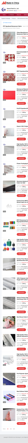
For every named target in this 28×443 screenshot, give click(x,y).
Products (12, 14)
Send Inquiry (21, 46)
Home (4, 14)
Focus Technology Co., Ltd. (18, 437)
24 (7, 428)
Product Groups (7, 22)
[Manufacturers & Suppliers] (10, 3)
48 (14, 429)
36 (10, 429)
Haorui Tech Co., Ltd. (13, 8)
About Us (19, 14)
